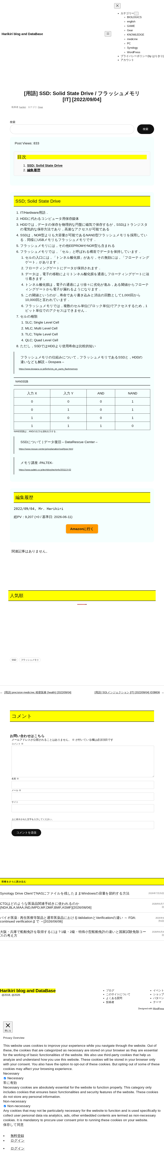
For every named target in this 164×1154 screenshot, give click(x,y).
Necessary (15, 1078)
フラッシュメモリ (30, 660)
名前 (15, 778)
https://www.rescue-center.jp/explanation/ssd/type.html (46, 449)
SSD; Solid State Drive (45, 165)
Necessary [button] (11, 1073)
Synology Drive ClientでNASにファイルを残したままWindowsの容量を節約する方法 (64, 893)
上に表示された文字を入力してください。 (33, 819)
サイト (15, 802)
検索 (12, 122)
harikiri (22, 107)
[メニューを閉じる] (117, 5)
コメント (17, 743)
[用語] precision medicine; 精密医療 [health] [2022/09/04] (37, 692)
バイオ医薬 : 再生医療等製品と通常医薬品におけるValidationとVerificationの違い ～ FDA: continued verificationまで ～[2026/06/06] (68, 919)
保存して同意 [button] (13, 1124)
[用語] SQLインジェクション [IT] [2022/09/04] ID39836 (127, 692)
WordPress (158, 1008)
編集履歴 (34, 170)
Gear (40, 107)
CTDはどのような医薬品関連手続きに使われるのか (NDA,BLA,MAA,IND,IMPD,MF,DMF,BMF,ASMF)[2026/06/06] (45, 905)
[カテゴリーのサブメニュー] (136, 13)
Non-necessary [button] (14, 1101)
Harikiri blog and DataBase (22, 34)
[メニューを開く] (108, 33)
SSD (14, 660)
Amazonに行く (82, 529)
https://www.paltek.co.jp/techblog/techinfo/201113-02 (45, 469)
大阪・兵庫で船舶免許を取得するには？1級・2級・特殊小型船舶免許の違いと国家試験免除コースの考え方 (73, 933)
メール (16, 790)
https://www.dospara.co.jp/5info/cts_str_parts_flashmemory (48, 369)
